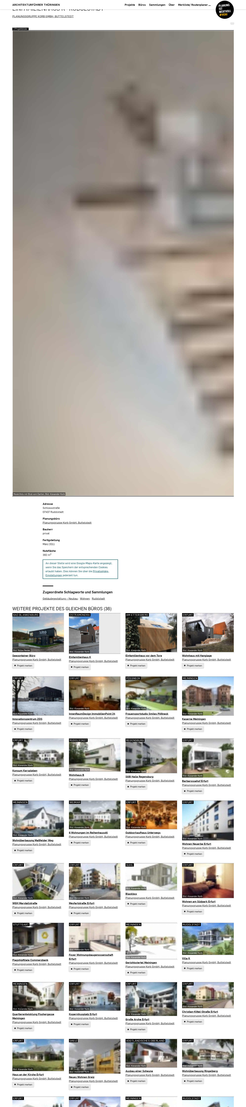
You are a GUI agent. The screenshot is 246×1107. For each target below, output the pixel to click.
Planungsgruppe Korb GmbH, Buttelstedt (43, 16)
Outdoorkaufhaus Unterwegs (143, 832)
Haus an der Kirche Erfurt (28, 1074)
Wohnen (85, 598)
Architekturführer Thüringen (36, 5)
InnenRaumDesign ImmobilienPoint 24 (92, 714)
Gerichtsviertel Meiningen (141, 962)
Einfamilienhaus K (80, 657)
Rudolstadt (98, 598)
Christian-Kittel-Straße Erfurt (200, 1011)
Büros (142, 5)
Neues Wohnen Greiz (81, 1077)
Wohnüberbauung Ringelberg (200, 1071)
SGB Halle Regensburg (139, 776)
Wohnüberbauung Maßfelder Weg (32, 840)
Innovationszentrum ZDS (27, 719)
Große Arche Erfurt (137, 1019)
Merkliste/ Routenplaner (193, 5)
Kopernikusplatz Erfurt (83, 1014)
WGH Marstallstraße (24, 903)
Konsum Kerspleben (24, 770)
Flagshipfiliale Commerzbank (30, 960)
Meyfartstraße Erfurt (81, 903)
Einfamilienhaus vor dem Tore (144, 655)
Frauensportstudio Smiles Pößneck (147, 714)
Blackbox (131, 894)
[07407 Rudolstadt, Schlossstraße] (232, 23)
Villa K (186, 958)
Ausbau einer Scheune (139, 1071)
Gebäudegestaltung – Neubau (60, 598)
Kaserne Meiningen (194, 719)
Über (172, 5)
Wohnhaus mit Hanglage (197, 655)
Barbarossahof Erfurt (195, 781)
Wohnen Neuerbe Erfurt (196, 844)
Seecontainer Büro (23, 655)
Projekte (130, 5)
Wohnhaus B (76, 775)
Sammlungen (157, 5)
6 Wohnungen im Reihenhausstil (88, 832)
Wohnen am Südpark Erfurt (198, 901)
